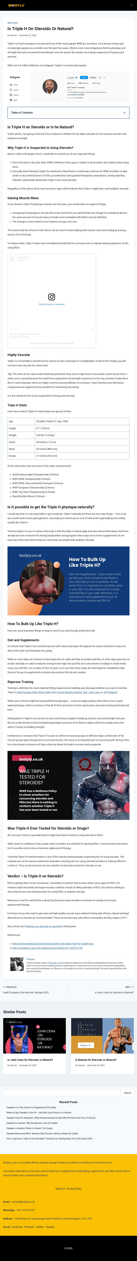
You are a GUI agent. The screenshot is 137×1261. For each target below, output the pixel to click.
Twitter (39, 1227)
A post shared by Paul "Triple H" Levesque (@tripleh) (51, 343)
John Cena (94, 692)
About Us (60, 1188)
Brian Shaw (38, 692)
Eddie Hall (50, 692)
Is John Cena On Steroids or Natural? (114, 990)
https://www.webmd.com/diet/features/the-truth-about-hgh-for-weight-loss (53, 943)
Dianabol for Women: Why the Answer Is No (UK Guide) (32, 1123)
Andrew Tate (80, 692)
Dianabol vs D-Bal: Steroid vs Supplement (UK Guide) (31, 1107)
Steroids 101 (55, 963)
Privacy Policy (74, 1188)
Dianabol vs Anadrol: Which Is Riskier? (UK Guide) (29, 1128)
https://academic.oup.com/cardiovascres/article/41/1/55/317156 (47, 948)
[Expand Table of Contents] (124, 112)
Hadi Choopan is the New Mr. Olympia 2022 (26, 990)
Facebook (17, 1227)
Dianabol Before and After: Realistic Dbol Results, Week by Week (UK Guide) (42, 1133)
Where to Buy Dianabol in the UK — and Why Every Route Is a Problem (38, 1112)
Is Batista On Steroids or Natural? (96, 1059)
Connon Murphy (64, 692)
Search (127, 1092)
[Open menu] (131, 5)
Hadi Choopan (24, 692)
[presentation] (34, 1035)
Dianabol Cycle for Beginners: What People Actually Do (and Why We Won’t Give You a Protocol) (50, 1118)
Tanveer (13, 35)
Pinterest (29, 1227)
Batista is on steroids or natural (42, 926)
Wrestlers (12, 23)
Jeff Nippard (110, 692)
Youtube (49, 1227)
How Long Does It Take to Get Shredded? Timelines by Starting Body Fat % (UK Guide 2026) (49, 1138)
